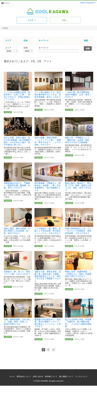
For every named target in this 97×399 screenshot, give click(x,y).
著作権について (51, 376)
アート (48, 61)
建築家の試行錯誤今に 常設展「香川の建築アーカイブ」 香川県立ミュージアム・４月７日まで (48, 322)
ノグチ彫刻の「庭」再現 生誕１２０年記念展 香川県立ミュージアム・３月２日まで (47, 230)
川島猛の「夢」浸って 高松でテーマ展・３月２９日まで (17, 273)
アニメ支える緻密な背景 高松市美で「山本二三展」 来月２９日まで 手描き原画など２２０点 (17, 95)
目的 (64, 20)
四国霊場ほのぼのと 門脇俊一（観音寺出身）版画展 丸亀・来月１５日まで (17, 185)
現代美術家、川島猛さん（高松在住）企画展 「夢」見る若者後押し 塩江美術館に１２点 (47, 186)
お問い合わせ (38, 376)
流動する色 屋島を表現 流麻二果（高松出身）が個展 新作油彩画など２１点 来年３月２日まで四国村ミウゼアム (47, 276)
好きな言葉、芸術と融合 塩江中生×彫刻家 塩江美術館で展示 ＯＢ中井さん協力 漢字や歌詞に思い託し (17, 141)
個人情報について (66, 376)
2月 (33, 61)
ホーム (12, 376)
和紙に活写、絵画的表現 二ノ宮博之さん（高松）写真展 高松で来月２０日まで (79, 274)
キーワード (44, 48)
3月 (39, 61)
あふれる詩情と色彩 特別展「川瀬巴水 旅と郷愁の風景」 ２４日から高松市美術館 (78, 322)
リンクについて (81, 376)
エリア (30, 20)
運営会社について (24, 376)
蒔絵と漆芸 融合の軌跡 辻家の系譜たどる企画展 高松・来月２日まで (17, 230)
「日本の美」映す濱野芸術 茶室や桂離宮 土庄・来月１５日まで (78, 94)
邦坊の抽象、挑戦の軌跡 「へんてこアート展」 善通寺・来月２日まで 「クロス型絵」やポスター (47, 141)
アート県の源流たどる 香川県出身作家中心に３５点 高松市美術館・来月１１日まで (47, 94)
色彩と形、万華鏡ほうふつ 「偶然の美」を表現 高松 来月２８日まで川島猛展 (78, 140)
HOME (5, 28)
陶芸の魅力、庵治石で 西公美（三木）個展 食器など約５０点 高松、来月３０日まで (78, 186)
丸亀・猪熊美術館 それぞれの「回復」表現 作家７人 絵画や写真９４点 (17, 321)
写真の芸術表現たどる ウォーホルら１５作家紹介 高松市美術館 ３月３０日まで (78, 230)
